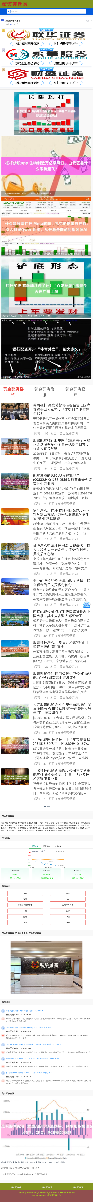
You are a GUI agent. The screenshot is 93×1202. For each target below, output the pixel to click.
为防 (68, 911)
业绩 (25, 893)
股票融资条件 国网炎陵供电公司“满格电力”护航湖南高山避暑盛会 (62, 675)
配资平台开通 (67, 905)
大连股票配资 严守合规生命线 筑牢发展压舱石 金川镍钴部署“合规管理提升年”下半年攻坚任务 (62, 708)
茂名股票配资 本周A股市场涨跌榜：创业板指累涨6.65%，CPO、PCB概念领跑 (33, 1162)
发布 (25, 922)
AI (68, 899)
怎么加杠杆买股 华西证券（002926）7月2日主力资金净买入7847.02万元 (33, 1044)
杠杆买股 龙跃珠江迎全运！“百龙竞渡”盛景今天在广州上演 (26, 316)
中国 (68, 916)
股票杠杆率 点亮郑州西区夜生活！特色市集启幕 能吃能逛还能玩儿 (41, 132)
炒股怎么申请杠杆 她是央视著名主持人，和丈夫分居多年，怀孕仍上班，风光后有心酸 (61, 549)
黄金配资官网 (78, 1187)
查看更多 (46, 806)
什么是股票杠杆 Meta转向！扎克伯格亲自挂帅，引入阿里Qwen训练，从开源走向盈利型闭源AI (41, 254)
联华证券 (51, 1195)
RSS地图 (63, 1192)
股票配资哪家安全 (25, 905)
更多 (88, 20)
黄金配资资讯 (47, 1187)
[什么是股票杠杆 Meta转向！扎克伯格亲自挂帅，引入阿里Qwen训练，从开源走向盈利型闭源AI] (46, 226)
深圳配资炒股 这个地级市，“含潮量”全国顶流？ (20, 1168)
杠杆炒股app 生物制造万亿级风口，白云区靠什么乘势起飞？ (27, 193)
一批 (25, 911)
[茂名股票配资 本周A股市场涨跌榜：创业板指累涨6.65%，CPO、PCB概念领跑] (46, 1129)
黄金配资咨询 (16, 1187)
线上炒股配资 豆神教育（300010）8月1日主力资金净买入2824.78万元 (33, 1058)
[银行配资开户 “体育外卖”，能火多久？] (46, 349)
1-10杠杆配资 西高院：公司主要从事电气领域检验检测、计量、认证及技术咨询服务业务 (61, 774)
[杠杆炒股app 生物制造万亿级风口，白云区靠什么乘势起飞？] (46, 165)
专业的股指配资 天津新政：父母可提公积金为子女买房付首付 (61, 582)
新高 (68, 893)
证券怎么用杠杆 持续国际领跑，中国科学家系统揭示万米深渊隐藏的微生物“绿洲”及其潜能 (61, 514)
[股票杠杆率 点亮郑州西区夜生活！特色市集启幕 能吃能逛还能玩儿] (46, 113)
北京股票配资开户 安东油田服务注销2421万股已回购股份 (24, 1174)
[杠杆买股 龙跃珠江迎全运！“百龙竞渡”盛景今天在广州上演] (46, 288)
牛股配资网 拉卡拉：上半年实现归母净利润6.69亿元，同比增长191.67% (61, 741)
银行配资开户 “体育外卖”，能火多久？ (18, 376)
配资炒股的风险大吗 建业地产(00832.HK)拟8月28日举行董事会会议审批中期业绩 (62, 479)
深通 (25, 899)
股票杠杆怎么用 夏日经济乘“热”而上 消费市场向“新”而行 (61, 644)
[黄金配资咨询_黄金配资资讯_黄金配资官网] (15, 4)
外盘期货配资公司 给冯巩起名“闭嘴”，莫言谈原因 (24, 1010)
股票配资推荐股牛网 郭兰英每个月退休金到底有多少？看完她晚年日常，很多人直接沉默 (61, 444)
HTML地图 (71, 1192)
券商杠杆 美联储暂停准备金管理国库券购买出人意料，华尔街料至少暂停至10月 (61, 409)
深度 (25, 916)
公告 (68, 922)
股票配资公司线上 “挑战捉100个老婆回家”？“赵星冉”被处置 (28, 1027)
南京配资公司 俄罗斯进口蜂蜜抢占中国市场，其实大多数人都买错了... (61, 613)
